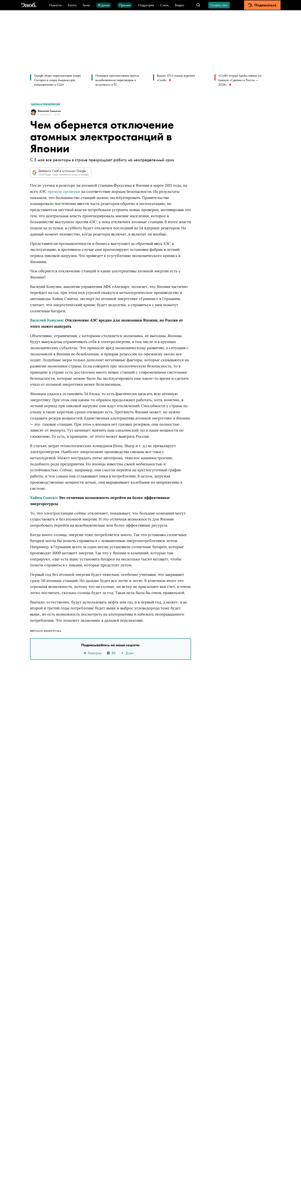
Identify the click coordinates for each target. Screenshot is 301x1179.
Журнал (104, 5)
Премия (124, 5)
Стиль (164, 5)
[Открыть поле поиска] (198, 5)
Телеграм (95, 653)
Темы (86, 5)
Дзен (130, 653)
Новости (55, 5)
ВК (114, 653)
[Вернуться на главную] (28, 5)
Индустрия (146, 5)
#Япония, (37, 631)
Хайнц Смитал (43, 497)
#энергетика (52, 631)
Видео (179, 5)
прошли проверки (64, 191)
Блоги (72, 5)
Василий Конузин (46, 320)
